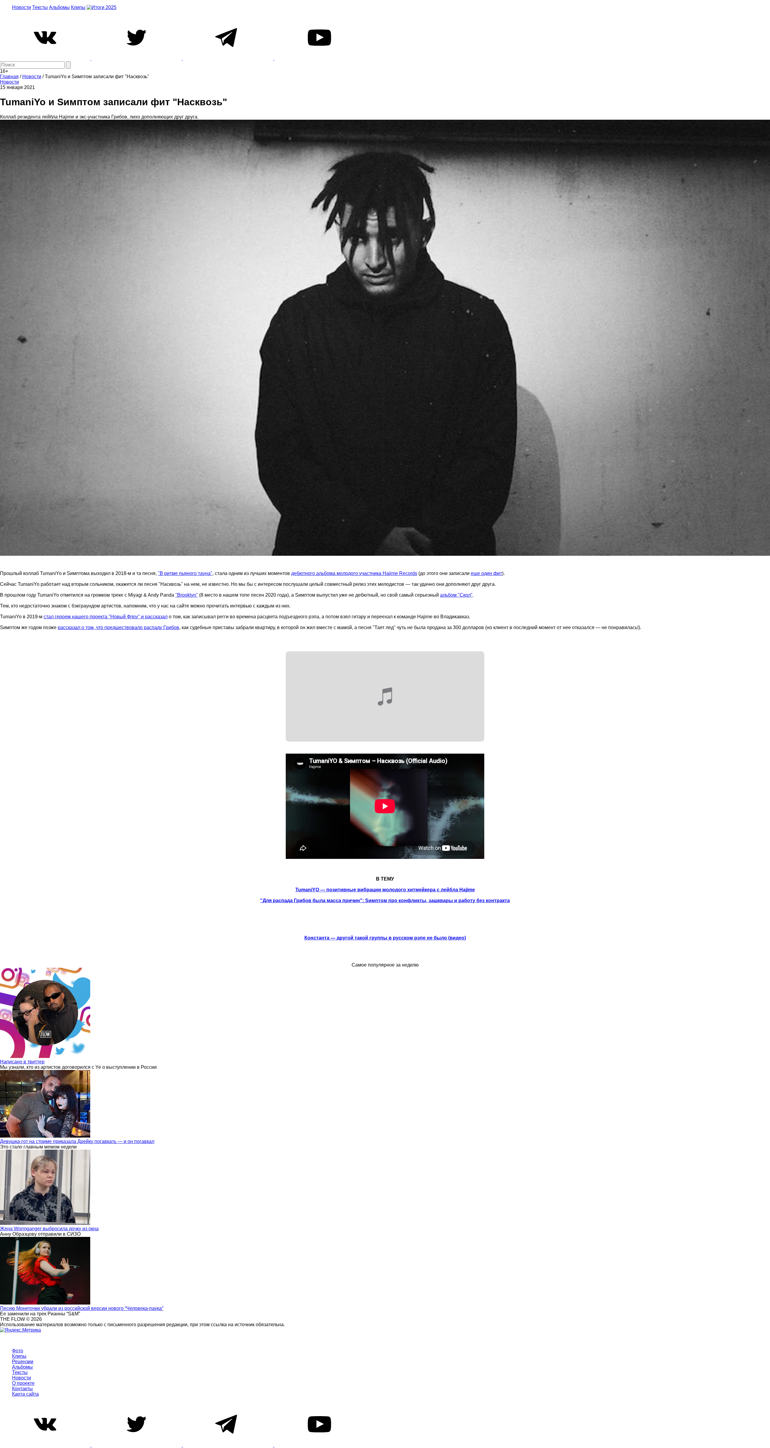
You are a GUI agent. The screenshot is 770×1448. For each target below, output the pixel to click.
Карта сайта (25, 1394)
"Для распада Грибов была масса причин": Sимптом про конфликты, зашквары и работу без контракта (385, 900)
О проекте (23, 1383)
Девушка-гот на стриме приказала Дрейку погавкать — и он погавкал (77, 1141)
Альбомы (59, 7)
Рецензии (22, 1361)
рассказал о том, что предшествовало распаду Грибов (118, 627)
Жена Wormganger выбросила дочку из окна (49, 1228)
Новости (21, 7)
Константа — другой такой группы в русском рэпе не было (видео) (385, 937)
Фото (17, 1350)
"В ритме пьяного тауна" (185, 573)
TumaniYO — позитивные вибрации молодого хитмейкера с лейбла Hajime (385, 889)
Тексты (40, 7)
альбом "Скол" (456, 595)
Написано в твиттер (22, 1061)
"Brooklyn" (186, 595)
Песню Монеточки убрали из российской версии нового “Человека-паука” (81, 1308)
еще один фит (486, 573)
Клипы (78, 7)
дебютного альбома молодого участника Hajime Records (354, 573)
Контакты (22, 1388)
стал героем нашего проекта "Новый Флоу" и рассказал (106, 616)
